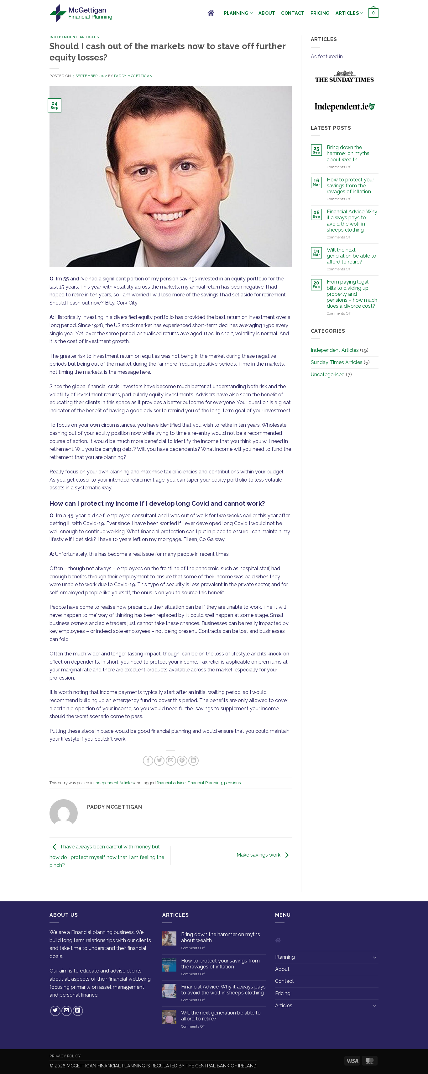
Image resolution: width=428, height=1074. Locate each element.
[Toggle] (374, 957)
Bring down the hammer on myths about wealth (348, 153)
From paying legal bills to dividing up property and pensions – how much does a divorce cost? (352, 294)
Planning (236, 13)
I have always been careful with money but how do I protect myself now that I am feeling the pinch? (107, 856)
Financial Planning (204, 782)
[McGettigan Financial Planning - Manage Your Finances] (81, 13)
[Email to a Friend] (171, 761)
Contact (293, 13)
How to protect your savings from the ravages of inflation (350, 186)
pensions (232, 782)
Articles (347, 13)
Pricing (320, 13)
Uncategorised (328, 375)
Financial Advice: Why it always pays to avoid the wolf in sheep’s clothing (352, 221)
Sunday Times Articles (337, 362)
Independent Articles (74, 37)
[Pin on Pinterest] (182, 761)
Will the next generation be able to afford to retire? (351, 256)
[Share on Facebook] (148, 761)
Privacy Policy (65, 1056)
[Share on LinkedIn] (193, 761)
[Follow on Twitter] (55, 1011)
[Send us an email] (66, 1011)
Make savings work (259, 855)
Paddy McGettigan (133, 76)
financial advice (171, 782)
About (266, 13)
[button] (373, 12)
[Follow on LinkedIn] (78, 1011)
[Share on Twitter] (159, 761)
